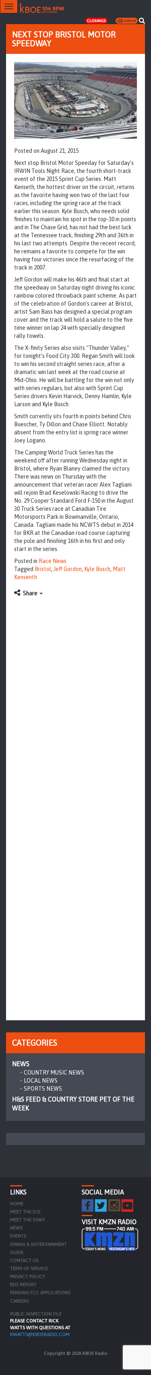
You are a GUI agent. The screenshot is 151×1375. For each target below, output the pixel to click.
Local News (41, 1080)
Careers (19, 1301)
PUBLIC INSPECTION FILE (36, 1314)
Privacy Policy (27, 1276)
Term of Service (29, 1268)
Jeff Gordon (68, 569)
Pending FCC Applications (40, 1292)
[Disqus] (75, 701)
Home (16, 1203)
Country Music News (54, 1072)
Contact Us (24, 1260)
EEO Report (23, 1284)
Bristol (43, 569)
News (20, 1063)
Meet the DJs (25, 1212)
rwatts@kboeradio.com (40, 1334)
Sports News (43, 1088)
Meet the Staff (27, 1220)
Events (18, 1236)
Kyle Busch (97, 569)
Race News (52, 561)
